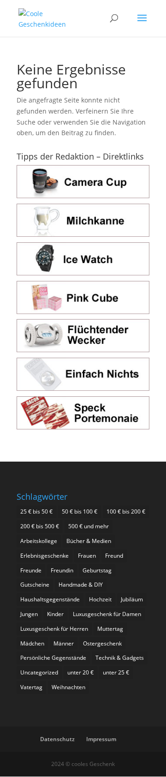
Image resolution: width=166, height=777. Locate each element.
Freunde (31, 570)
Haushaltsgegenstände (50, 599)
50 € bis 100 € (79, 511)
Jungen (29, 614)
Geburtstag (97, 570)
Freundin (62, 570)
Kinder (55, 614)
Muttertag (110, 629)
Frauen (87, 556)
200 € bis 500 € (39, 526)
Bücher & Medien (88, 541)
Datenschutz (57, 739)
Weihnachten (68, 687)
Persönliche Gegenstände (53, 658)
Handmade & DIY (81, 584)
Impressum (101, 739)
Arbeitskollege (38, 541)
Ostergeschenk (102, 643)
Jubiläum (132, 599)
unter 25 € (116, 672)
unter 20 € (80, 672)
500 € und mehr (88, 526)
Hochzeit (100, 599)
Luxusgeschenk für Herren (54, 629)
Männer (63, 643)
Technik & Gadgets (119, 658)
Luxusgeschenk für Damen (107, 614)
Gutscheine (34, 584)
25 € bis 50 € (36, 511)
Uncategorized (39, 672)
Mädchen (32, 643)
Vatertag (31, 687)
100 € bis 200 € (126, 511)
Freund (114, 556)
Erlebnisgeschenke (44, 556)
